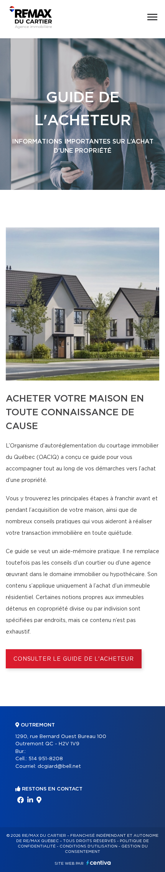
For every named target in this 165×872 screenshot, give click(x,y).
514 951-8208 (45, 758)
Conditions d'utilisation (88, 846)
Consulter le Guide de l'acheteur (73, 659)
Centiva (98, 862)
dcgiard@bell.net (59, 766)
